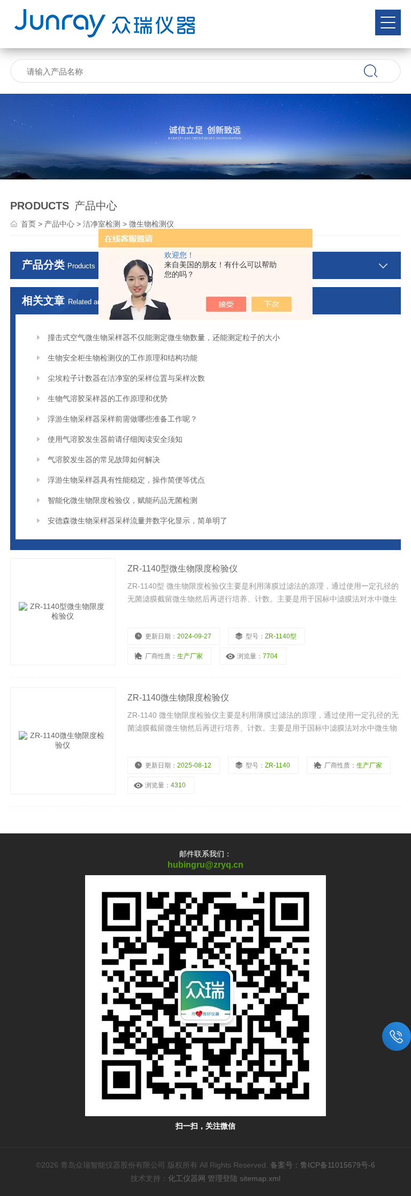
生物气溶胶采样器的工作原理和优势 (108, 398)
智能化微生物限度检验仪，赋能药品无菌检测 (122, 500)
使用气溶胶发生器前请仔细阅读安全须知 (115, 439)
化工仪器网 (187, 1178)
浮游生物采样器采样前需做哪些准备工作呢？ (122, 419)
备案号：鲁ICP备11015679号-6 (322, 1165)
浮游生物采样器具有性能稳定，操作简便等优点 (126, 480)
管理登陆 (223, 1178)
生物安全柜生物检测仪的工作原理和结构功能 (122, 357)
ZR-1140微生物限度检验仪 (178, 697)
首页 (28, 224)
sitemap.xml (260, 1178)
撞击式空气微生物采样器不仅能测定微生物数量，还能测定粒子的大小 (164, 337)
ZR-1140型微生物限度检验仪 (182, 568)
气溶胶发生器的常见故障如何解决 (104, 459)
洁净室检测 (101, 224)
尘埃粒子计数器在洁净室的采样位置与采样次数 (126, 378)
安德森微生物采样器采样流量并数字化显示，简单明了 (137, 520)
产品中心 (59, 224)
